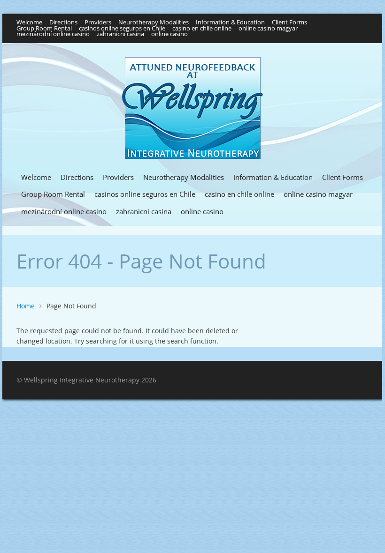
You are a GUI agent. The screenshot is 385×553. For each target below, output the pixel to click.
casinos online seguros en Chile (122, 29)
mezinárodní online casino (53, 34)
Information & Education (230, 23)
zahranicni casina (120, 34)
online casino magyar (268, 29)
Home (25, 305)
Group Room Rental (44, 29)
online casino (169, 34)
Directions (63, 23)
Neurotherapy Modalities (153, 23)
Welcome (29, 23)
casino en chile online (201, 29)
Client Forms (289, 23)
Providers (98, 23)
